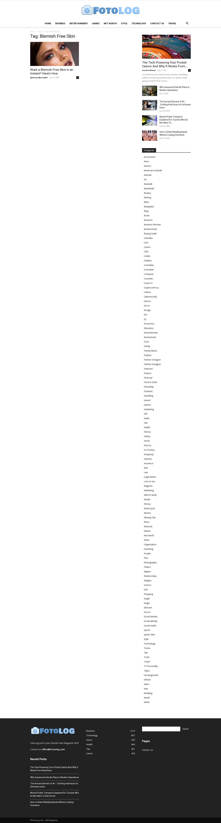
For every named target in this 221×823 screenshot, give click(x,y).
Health (147, 427)
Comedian (149, 265)
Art (145, 179)
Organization (150, 544)
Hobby (147, 436)
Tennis (147, 648)
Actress (147, 165)
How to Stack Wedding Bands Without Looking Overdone (52, 803)
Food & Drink (150, 382)
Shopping (148, 594)
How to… (148, 445)
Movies (147, 512)
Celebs (147, 256)
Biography (149, 206)
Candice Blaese (149, 70)
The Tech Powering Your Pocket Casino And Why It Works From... (164, 64)
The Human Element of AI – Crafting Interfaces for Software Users (175, 104)
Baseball (148, 184)
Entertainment (78, 23)
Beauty (147, 193)
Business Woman (152, 224)
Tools (146, 657)
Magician (148, 485)
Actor (146, 161)
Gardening (149, 409)
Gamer (147, 400)
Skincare (148, 607)
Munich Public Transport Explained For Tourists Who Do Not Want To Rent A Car (54, 794)
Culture (147, 292)
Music (147, 521)
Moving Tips (150, 517)
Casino (147, 247)
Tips (146, 652)
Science (147, 585)
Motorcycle (149, 508)
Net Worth (110, 23)
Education (148, 328)
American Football (153, 170)
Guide (146, 418)
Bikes (146, 202)
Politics (147, 567)
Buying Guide (150, 233)
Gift (145, 413)
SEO (146, 589)
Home (48, 23)
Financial (148, 377)
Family (147, 346)
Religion (148, 580)
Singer (147, 598)
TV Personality (151, 666)
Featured (148, 368)
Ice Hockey (149, 449)
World (147, 697)
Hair (146, 422)
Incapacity (149, 454)
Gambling (148, 395)
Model (147, 499)
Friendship (149, 386)
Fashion (148, 355)
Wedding (148, 693)
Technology (139, 23)
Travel (172, 23)
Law (146, 472)
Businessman (150, 229)
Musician (148, 526)
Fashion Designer (152, 359)
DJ (145, 319)
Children (148, 260)
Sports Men (149, 634)
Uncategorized (151, 675)
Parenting (148, 549)
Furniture (148, 391)
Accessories (149, 156)
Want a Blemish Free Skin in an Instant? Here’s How (51, 71)
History (147, 431)
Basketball (149, 188)
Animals (148, 174)
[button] (187, 23)
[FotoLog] (110, 10)
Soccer (147, 612)
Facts (146, 341)
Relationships (150, 576)
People (147, 553)
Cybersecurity (150, 296)
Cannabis (148, 238)
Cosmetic (148, 278)
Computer (149, 274)
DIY (145, 314)
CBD (146, 251)
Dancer (147, 301)
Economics (149, 323)
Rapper (147, 571)
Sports (147, 630)
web (146, 688)
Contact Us (157, 23)
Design (147, 310)
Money (147, 503)
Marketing (149, 490)
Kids (146, 467)
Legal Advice (150, 476)
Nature (147, 530)
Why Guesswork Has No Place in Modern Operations (54, 777)
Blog (146, 211)
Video (146, 684)
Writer (147, 702)
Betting (147, 197)
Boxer (147, 215)
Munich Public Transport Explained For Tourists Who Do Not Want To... (174, 120)
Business (60, 23)
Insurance (148, 463)
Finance (147, 373)
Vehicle (147, 679)
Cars (146, 242)
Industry (148, 458)
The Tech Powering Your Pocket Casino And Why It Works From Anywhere (54, 769)
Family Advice (150, 350)
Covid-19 (148, 283)
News (146, 540)
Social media (150, 625)
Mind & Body (150, 494)
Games (96, 23)
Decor (147, 305)
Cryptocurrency (151, 287)
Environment (150, 337)
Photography (150, 562)
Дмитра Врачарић (39, 77)
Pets (146, 558)
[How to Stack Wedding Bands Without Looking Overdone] (149, 135)
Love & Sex (149, 481)
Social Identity (150, 616)
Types (147, 670)
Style (124, 23)
